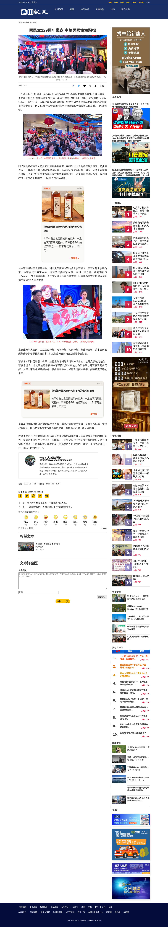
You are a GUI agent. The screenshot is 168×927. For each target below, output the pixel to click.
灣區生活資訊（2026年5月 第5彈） (141, 564)
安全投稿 (65, 907)
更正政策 (33, 907)
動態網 (117, 912)
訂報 (116, 2)
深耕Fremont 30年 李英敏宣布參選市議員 (141, 534)
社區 (72, 9)
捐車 (122, 2)
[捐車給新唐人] (131, 93)
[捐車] (131, 859)
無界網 (126, 912)
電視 (110, 2)
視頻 (113, 9)
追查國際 (34, 912)
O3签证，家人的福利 (141, 577)
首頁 (20, 22)
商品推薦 (125, 9)
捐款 (128, 2)
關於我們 (23, 907)
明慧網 (109, 912)
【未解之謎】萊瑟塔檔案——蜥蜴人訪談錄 (141, 473)
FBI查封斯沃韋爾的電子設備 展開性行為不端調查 (141, 286)
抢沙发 (104, 528)
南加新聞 (28, 22)
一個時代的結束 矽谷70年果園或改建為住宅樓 (141, 316)
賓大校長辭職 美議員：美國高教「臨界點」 (47, 503)
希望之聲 (81, 912)
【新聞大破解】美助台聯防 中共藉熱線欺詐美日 (50, 507)
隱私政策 (54, 907)
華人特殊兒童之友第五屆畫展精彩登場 (141, 331)
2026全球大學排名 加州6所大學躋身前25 (141, 503)
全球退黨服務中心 (95, 912)
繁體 (148, 2)
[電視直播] (131, 898)
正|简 (102, 86)
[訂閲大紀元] (131, 824)
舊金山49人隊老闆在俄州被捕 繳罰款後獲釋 (141, 271)
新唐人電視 (45, 912)
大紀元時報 (70, 912)
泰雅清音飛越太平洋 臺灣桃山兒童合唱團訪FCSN (141, 240)
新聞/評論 (58, 9)
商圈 (134, 2)
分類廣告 (100, 9)
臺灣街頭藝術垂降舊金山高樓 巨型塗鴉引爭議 (141, 346)
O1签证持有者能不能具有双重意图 (141, 518)
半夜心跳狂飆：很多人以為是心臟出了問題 (141, 458)
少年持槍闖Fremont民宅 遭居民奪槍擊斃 (141, 301)
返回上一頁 (63, 601)
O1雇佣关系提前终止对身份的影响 (141, 549)
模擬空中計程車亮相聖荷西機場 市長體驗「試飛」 (141, 256)
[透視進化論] (131, 431)
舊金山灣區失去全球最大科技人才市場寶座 (141, 225)
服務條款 (44, 907)
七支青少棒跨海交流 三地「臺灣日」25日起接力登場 (141, 210)
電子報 (141, 2)
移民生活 (85, 9)
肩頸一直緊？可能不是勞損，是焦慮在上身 (141, 488)
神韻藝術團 (57, 912)
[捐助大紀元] (131, 873)
